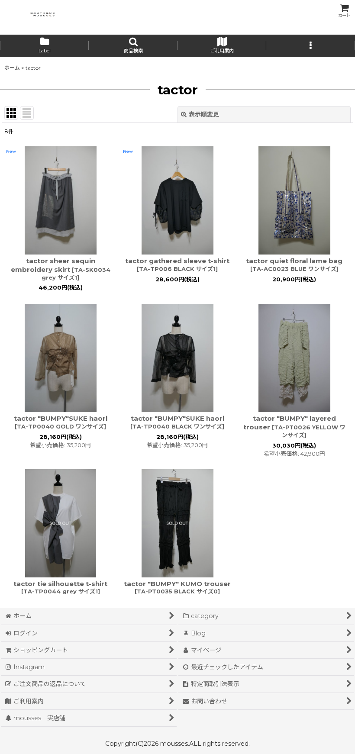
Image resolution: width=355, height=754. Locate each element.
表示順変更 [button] (204, 114)
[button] (133, 46)
